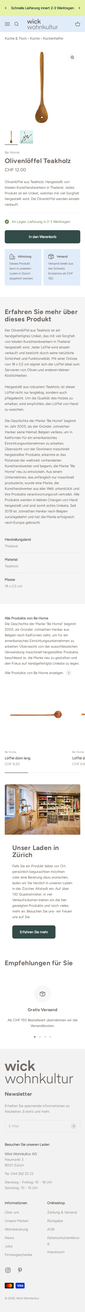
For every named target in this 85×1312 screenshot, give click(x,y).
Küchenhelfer (53, 38)
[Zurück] (5, 8)
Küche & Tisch (16, 38)
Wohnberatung (16, 1229)
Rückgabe (55, 1221)
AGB (50, 1229)
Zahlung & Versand (62, 1212)
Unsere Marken (16, 1221)
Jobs (9, 1246)
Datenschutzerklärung (63, 1241)
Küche (35, 38)
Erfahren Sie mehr (34, 932)
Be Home (12, 152)
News (9, 1238)
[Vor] (79, 8)
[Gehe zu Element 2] (26, 137)
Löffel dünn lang (17, 758)
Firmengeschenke (18, 1255)
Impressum (56, 1252)
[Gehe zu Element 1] (11, 137)
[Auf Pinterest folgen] (20, 1270)
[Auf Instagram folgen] (8, 1270)
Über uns (12, 1212)
